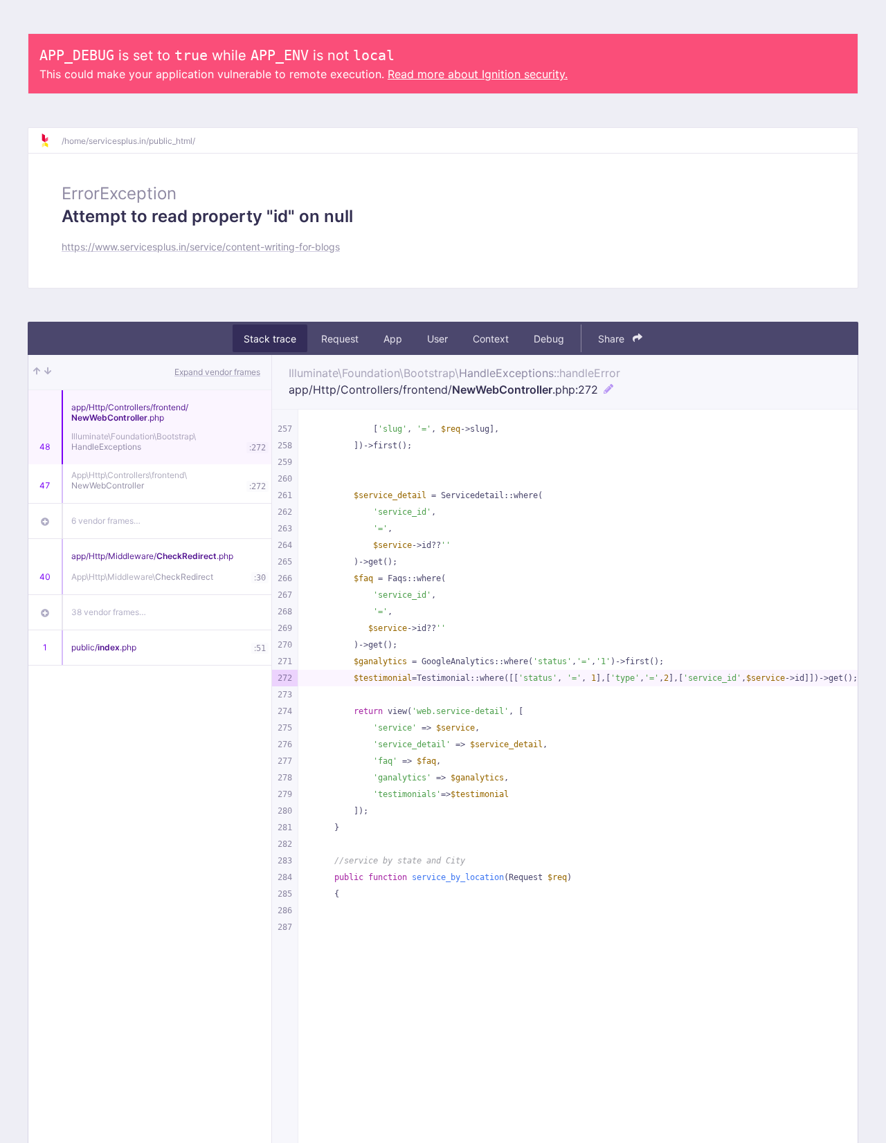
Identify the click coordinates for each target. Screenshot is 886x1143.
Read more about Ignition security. (478, 74)
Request (340, 339)
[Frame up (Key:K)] (37, 372)
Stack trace (270, 339)
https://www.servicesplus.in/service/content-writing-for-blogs (201, 247)
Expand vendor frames (217, 372)
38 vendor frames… (108, 612)
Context (491, 339)
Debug (549, 339)
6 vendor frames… (106, 520)
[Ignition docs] (50, 140)
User (437, 339)
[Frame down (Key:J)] (48, 372)
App (392, 339)
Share (612, 339)
